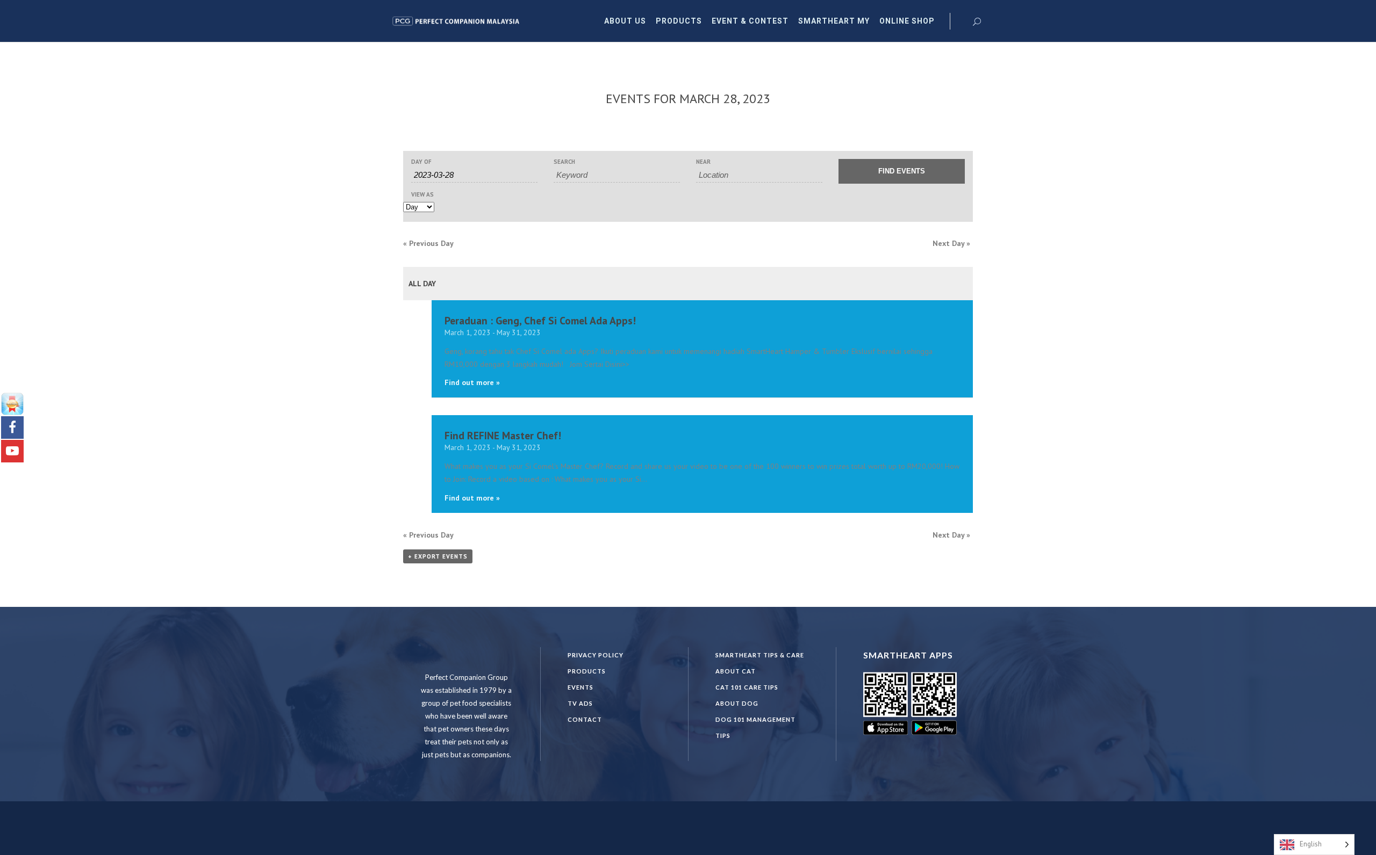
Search (564, 162)
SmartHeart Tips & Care (759, 654)
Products (587, 671)
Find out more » (472, 382)
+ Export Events (438, 556)
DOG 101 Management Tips (755, 727)
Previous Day (428, 243)
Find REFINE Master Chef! (503, 435)
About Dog (736, 703)
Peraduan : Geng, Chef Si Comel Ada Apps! (540, 320)
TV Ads (580, 703)
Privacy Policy (596, 654)
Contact (585, 719)
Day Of (421, 162)
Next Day (951, 243)
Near (703, 162)
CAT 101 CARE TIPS (746, 687)
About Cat (735, 671)
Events (580, 687)
